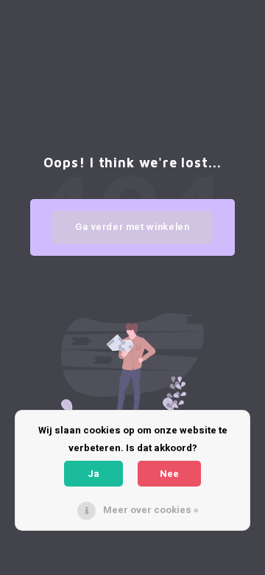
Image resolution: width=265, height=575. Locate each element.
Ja (93, 474)
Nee (169, 474)
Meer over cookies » (151, 510)
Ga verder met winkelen (132, 227)
